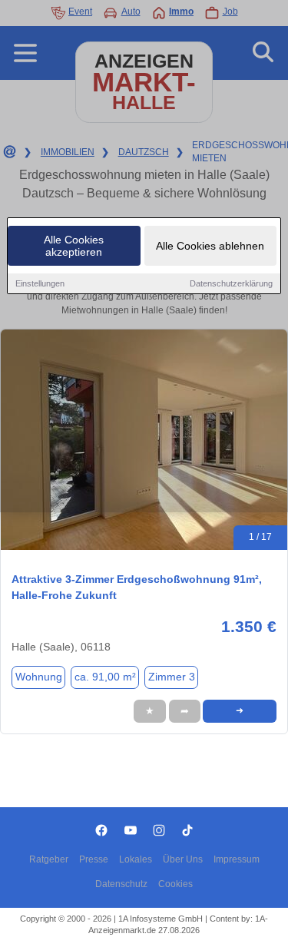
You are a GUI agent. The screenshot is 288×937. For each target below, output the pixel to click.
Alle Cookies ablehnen (210, 246)
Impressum (237, 859)
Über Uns (183, 859)
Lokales (135, 859)
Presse (93, 859)
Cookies (175, 884)
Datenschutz (121, 884)
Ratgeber (48, 859)
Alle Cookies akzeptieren (74, 245)
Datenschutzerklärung (231, 283)
